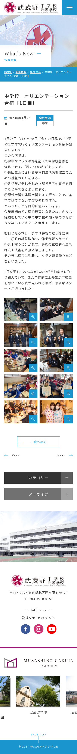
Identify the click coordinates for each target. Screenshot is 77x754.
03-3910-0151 (42, 598)
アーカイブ (39, 494)
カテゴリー (38, 477)
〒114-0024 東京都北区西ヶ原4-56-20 (39, 592)
